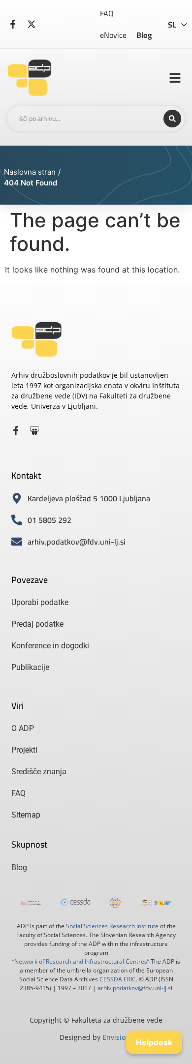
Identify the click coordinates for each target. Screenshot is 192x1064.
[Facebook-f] (15, 430)
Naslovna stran (30, 172)
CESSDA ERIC (117, 979)
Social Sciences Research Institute (112, 926)
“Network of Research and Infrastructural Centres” (80, 961)
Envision (116, 1037)
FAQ (107, 13)
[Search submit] (172, 118)
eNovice (113, 35)
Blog (144, 35)
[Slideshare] (34, 430)
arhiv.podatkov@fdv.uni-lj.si (134, 988)
